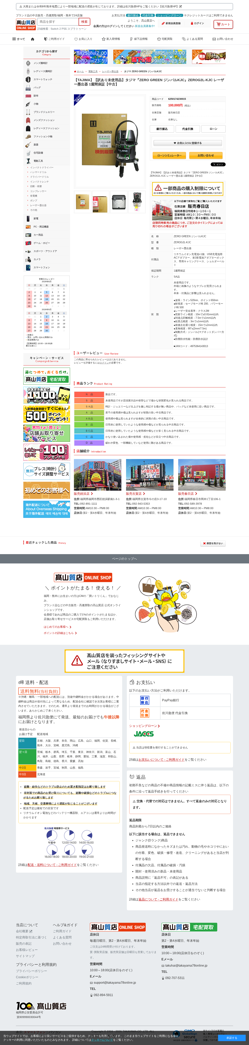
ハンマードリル (38, 172)
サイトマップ (25, 956)
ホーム (80, 71)
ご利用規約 (24, 983)
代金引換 (147, 15)
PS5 (64, 28)
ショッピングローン (169, 15)
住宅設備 (38, 152)
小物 (35, 103)
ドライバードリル (39, 176)
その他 (33, 210)
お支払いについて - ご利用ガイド (162, 759)
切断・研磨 (36, 186)
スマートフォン (41, 267)
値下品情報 (141, 38)
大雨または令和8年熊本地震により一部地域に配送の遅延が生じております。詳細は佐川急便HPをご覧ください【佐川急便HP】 (101, 6)
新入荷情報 (113, 38)
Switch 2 (56, 28)
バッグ (37, 87)
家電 (35, 218)
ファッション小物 (42, 136)
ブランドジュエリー (44, 112)
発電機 (33, 195)
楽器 (35, 144)
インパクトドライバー (41, 167)
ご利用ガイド (56, 38)
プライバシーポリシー (31, 971)
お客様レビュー (27, 949)
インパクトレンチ (39, 181)
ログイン (104, 362)
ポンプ (33, 200)
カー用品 (38, 234)
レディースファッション (46, 128)
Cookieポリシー (27, 977)
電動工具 (93, 71)
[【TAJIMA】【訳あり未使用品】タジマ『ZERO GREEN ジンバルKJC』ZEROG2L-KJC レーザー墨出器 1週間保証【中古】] (110, 98)
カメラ (37, 259)
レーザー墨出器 (110, 71)
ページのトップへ (124, 558)
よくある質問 (195, 38)
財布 (35, 95)
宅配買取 (167, 38)
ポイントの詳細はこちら (59, 632)
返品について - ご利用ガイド (158, 899)
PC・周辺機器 (41, 226)
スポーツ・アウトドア (45, 251)
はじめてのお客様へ (56, 626)
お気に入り (85, 38)
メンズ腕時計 (40, 63)
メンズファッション (44, 120)
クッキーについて (102, 1039)
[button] (81, 58)
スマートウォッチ (42, 79)
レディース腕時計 (42, 71)
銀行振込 (133, 15)
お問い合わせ (225, 38)
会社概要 (22, 931)
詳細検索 (43, 28)
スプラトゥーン (77, 28)
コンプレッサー (38, 191)
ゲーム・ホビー (41, 243)
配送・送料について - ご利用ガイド (52, 864)
